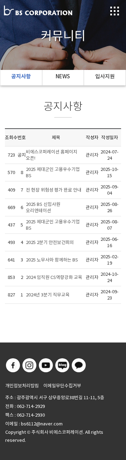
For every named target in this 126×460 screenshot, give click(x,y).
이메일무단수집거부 (62, 386)
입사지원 (105, 76)
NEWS (63, 76)
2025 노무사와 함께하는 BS (52, 260)
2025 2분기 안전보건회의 (50, 242)
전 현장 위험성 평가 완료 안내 (54, 190)
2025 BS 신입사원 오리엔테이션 (43, 207)
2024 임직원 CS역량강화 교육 (54, 277)
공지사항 (21, 76)
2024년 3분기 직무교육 (48, 295)
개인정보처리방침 (22, 386)
